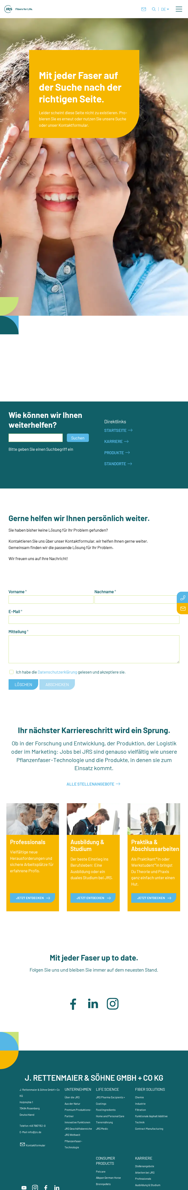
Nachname (105, 591)
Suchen (77, 437)
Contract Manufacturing (149, 1128)
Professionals (143, 1178)
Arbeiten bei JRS (144, 1172)
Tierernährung (104, 1122)
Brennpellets (103, 1184)
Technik (139, 1122)
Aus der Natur (72, 1103)
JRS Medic (102, 1128)
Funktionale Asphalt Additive (151, 1116)
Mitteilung (19, 631)
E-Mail (16, 611)
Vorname (18, 591)
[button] (179, 9)
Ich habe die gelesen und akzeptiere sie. (71, 671)
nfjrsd (34, 1132)
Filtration (140, 1109)
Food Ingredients (106, 1109)
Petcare (101, 1171)
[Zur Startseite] (18, 9)
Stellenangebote (144, 1166)
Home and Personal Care (110, 1116)
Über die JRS (72, 1097)
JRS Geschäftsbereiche (78, 1128)
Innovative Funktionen (77, 1122)
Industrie (140, 1103)
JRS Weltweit (72, 1134)
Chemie (139, 1097)
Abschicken (57, 684)
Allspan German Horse (108, 1177)
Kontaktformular (35, 1145)
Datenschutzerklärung (57, 671)
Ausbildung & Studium (147, 1185)
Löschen (23, 684)
